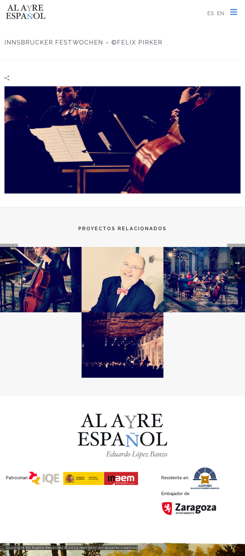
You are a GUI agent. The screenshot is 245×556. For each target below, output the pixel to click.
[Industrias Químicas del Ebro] (45, 477)
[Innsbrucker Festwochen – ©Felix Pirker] (122, 139)
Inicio (127, 55)
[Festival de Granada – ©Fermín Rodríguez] (204, 270)
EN (220, 13)
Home (142, 55)
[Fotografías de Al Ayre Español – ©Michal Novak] (122, 270)
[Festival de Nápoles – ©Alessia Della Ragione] (41, 270)
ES (210, 13)
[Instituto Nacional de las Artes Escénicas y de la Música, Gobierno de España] (101, 477)
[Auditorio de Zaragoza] (206, 477)
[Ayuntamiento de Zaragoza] (189, 508)
